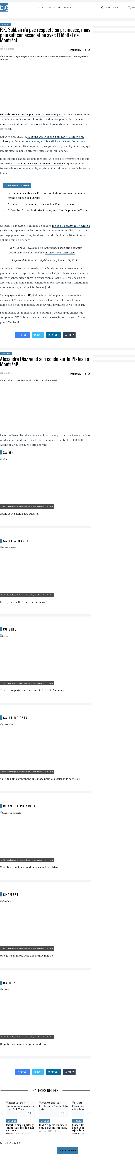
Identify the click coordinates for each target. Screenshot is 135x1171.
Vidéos (67, 7)
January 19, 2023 (67, 260)
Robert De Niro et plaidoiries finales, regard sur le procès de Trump (48, 210)
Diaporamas (6, 354)
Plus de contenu (67, 1150)
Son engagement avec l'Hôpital (18, 295)
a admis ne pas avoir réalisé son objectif (32, 114)
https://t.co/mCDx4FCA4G (60, 252)
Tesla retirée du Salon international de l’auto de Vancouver (43, 204)
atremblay (75, 1134)
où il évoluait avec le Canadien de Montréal (36, 163)
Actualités (55, 7)
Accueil (42, 7)
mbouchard (10, 1134)
